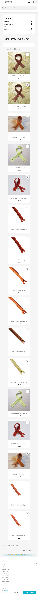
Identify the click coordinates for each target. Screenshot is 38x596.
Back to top (28, 550)
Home (7, 17)
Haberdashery (9, 24)
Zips (5, 29)
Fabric (6, 22)
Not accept (17, 592)
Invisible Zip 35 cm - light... (19, 413)
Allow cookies (29, 592)
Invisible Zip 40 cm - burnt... (19, 76)
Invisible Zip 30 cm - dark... (19, 198)
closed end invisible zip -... (19, 229)
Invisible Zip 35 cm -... (19, 474)
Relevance (19, 45)
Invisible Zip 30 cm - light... (19, 168)
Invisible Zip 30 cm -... (19, 137)
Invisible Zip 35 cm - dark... (19, 444)
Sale (5, 27)
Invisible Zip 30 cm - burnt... (19, 106)
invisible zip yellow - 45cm (19, 382)
